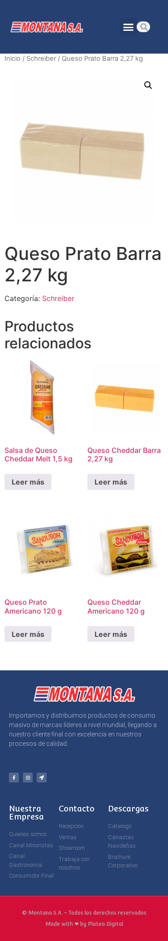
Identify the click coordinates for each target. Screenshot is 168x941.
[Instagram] (28, 777)
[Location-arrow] (42, 777)
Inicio (12, 58)
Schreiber (41, 58)
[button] (128, 26)
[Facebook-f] (14, 777)
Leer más (28, 481)
